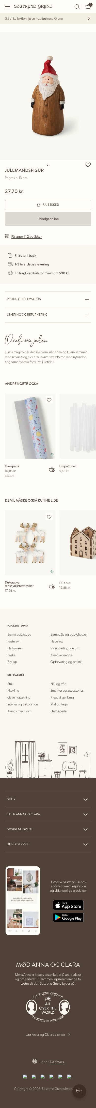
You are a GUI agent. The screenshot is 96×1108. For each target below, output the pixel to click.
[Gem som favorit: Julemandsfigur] (88, 165)
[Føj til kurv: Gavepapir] (52, 469)
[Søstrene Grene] (33, 6)
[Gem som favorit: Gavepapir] (49, 399)
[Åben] (7, 6)
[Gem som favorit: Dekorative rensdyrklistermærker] (49, 516)
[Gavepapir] (30, 426)
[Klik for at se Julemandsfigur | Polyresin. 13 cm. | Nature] (48, 96)
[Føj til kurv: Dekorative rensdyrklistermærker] (52, 586)
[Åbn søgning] (77, 7)
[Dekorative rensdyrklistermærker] (30, 542)
